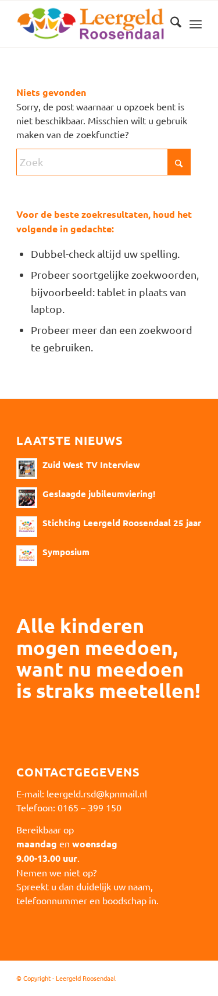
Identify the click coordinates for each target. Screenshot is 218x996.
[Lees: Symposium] (26, 555)
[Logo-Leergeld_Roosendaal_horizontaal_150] (90, 24)
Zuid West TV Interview (91, 464)
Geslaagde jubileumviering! (98, 493)
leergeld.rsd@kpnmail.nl (97, 793)
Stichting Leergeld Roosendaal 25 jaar (121, 522)
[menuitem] (170, 24)
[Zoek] (170, 24)
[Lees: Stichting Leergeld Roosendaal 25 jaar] (26, 526)
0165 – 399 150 (89, 807)
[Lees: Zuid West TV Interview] (26, 468)
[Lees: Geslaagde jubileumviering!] (26, 497)
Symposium (66, 552)
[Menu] (196, 24)
